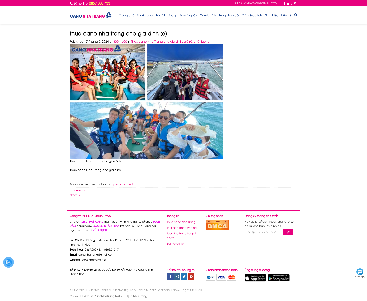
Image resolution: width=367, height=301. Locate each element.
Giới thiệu (271, 15)
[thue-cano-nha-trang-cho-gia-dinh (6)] (146, 101)
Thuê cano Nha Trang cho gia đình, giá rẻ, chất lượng (170, 41)
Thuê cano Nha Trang (181, 222)
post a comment (123, 184)
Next (75, 195)
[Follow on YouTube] (295, 3)
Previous (77, 190)
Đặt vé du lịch (252, 15)
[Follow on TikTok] (292, 3)
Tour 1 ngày (188, 15)
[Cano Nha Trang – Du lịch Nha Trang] (91, 15)
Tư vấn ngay (360, 276)
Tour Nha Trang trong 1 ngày (181, 235)
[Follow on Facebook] (284, 3)
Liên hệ (286, 15)
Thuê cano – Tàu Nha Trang (157, 15)
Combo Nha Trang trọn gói (219, 15)
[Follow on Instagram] (288, 3)
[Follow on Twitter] (184, 276)
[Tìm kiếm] (295, 15)
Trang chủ (126, 15)
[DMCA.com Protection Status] (217, 224)
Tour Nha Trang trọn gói (182, 227)
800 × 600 (120, 41)
